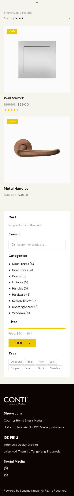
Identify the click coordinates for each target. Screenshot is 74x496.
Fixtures (17, 282)
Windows (18, 313)
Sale (52, 361)
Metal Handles (16, 188)
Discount (16, 361)
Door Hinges (20, 264)
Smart (28, 368)
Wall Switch (14, 98)
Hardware (19, 295)
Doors (16, 276)
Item (30, 361)
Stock (41, 368)
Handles (17, 288)
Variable (55, 368)
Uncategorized (22, 307)
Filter (19, 343)
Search (13, 244)
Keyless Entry (21, 301)
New (41, 361)
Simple (15, 368)
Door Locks (20, 270)
